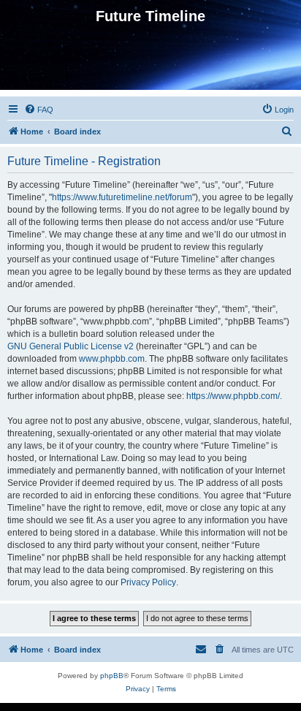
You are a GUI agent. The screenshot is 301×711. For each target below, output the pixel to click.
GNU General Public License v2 (70, 346)
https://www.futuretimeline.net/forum (122, 197)
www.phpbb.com (112, 359)
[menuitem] (38, 109)
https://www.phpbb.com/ (233, 396)
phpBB (111, 676)
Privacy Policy (148, 582)
